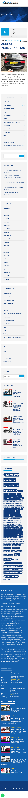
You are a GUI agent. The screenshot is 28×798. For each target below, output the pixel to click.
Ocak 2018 (6, 255)
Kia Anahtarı (7, 125)
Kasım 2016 (7, 272)
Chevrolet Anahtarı (9, 108)
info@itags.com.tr (16, 679)
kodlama (15, 559)
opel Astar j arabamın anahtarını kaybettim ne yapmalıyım (13, 569)
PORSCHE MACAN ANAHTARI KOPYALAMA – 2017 (18, 444)
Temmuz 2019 (7, 212)
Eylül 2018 (6, 232)
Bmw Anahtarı (7, 105)
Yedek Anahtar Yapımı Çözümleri (12, 145)
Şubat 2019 (6, 218)
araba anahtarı (12, 494)
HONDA (6, 118)
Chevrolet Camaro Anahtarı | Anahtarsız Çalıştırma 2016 (18, 420)
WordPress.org (7, 361)
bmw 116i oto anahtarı (15, 541)
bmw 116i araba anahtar (17, 501)
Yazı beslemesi (7, 355)
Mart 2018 (6, 249)
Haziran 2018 (7, 239)
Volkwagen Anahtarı (9, 142)
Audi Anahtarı (17, 40)
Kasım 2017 (7, 262)
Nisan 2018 (6, 245)
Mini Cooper (7, 132)
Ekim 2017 (6, 265)
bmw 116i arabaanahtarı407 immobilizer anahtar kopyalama (12, 513)
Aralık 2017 (6, 259)
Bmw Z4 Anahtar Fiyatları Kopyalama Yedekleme (18, 432)
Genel (12, 768)
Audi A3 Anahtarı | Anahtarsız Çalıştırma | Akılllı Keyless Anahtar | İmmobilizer (13, 177)
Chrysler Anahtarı (8, 112)
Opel (5, 135)
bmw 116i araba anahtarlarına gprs (11, 509)
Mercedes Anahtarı (9, 128)
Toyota (5, 139)
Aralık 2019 (6, 208)
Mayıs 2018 (6, 242)
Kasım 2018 (7, 229)
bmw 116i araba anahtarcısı (10, 503)
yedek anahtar (11, 576)
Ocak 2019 (6, 222)
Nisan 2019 (6, 215)
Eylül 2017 (6, 269)
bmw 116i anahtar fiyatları (14, 497)
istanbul (13, 551)
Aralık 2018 (6, 225)
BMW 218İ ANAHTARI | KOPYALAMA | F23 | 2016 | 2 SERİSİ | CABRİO (14, 762)
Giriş (5, 351)
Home (10, 14)
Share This (15, 36)
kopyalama (8, 563)
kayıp (11, 555)
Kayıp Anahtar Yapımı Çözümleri (12, 122)
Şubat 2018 (6, 252)
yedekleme (6, 579)
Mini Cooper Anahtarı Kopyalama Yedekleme (17, 394)
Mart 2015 (6, 279)
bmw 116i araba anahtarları (17, 507)
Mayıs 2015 (6, 275)
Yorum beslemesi (8, 358)
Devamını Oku (4, 665)
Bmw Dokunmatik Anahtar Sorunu (17, 771)
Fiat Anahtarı (7, 115)
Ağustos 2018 (7, 235)
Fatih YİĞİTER (9, 40)
